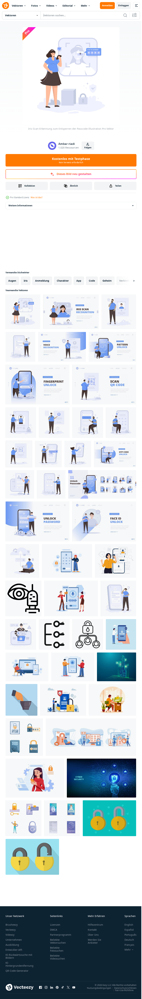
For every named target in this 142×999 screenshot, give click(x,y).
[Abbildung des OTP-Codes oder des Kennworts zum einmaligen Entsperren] (87, 422)
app (78, 280)
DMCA (53, 929)
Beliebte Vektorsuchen (58, 941)
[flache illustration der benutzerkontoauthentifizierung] (20, 484)
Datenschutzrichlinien (123, 987)
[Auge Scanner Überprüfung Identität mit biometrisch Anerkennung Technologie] (23, 598)
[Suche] (125, 15)
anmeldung (42, 280)
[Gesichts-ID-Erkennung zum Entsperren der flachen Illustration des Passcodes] (118, 311)
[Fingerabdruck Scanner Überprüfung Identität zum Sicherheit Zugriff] (21, 700)
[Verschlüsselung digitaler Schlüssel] (116, 666)
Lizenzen (55, 924)
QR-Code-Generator (17, 970)
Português (128, 934)
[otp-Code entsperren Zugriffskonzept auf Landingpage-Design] (115, 454)
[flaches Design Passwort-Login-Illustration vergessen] (118, 598)
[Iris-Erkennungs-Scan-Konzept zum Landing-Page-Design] (71, 311)
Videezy (10, 934)
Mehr (84, 5)
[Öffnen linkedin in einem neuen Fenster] (51, 987)
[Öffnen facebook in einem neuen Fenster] (40, 987)
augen (12, 280)
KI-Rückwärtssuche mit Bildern (19, 956)
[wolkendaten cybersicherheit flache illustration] (22, 561)
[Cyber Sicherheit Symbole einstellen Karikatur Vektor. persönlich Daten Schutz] (62, 818)
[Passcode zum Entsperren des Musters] (67, 561)
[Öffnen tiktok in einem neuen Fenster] (62, 987)
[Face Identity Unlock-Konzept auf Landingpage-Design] (104, 521)
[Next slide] (128, 281)
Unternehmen (14, 939)
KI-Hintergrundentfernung (19, 964)
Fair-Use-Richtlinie (121, 990)
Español (126, 929)
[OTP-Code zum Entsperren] (72, 666)
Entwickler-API (14, 949)
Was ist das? (36, 197)
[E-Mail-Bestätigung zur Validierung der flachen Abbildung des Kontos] (48, 454)
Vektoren (17, 5)
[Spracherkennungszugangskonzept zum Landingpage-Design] (62, 347)
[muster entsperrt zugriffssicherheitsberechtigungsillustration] (121, 422)
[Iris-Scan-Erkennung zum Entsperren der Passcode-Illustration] (23, 311)
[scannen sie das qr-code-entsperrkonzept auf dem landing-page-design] (104, 384)
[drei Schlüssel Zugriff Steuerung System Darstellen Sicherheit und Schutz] (54, 634)
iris (26, 280)
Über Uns (93, 934)
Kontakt (92, 929)
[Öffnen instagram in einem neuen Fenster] (46, 987)
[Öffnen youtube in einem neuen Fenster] (73, 987)
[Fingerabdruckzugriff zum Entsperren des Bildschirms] (35, 778)
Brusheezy (12, 924)
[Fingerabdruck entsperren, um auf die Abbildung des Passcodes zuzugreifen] (77, 454)
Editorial (68, 5)
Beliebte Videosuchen (57, 957)
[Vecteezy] (5, 5)
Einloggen (123, 5)
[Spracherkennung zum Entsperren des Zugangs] (71, 598)
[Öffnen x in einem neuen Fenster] (68, 987)
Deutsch (126, 939)
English (126, 924)
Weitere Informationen (20, 205)
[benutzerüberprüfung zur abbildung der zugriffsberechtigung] (21, 422)
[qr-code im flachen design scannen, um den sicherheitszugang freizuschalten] (19, 454)
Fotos (34, 5)
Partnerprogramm (60, 934)
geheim (107, 280)
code (92, 280)
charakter (63, 280)
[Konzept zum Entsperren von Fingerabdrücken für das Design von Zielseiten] (37, 384)
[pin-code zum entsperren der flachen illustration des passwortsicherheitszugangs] (51, 484)
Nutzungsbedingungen (96, 987)
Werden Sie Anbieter (94, 941)
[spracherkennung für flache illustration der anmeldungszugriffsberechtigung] (54, 422)
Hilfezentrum (95, 924)
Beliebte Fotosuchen (56, 949)
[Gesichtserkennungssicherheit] (112, 700)
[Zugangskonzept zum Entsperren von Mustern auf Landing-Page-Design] (112, 347)
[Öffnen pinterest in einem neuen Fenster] (57, 987)
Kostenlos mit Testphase (71, 160)
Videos (50, 5)
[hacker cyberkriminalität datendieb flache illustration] (21, 634)
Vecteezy (11, 929)
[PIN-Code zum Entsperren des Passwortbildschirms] (27, 666)
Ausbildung (12, 944)
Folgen (87, 147)
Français (127, 944)
